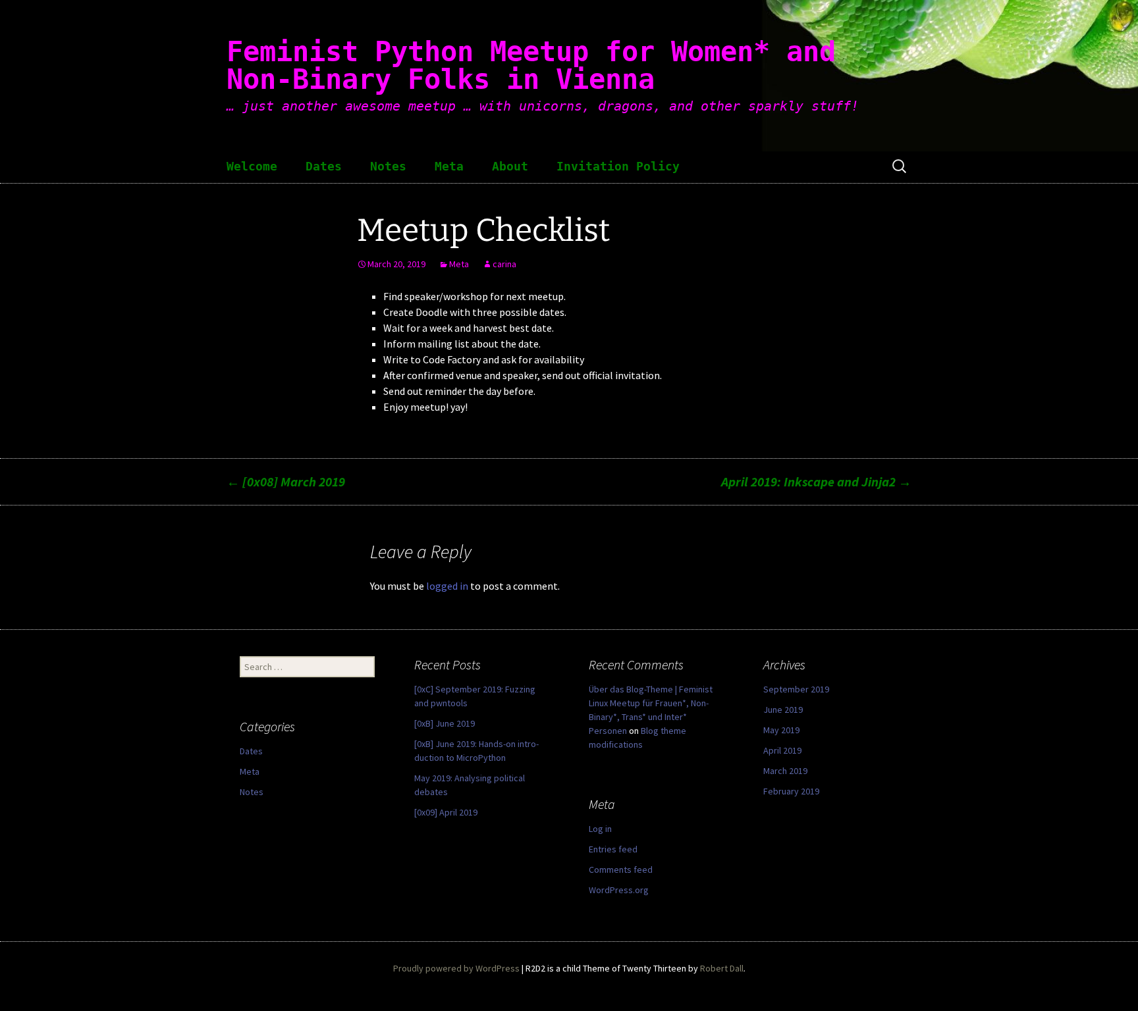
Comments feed (621, 869)
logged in (447, 585)
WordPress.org (619, 890)
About (510, 166)
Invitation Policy (618, 166)
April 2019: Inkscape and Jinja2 (816, 481)
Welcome (252, 166)
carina (504, 264)
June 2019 (783, 709)
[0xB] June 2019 (444, 723)
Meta (449, 166)
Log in (600, 829)
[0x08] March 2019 (286, 481)
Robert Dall (722, 968)
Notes (388, 166)
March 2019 (785, 771)
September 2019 (796, 689)
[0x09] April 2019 (445, 812)
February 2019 (791, 791)
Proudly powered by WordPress (456, 968)
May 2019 (781, 730)
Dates (324, 166)
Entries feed (613, 849)
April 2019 (782, 750)
